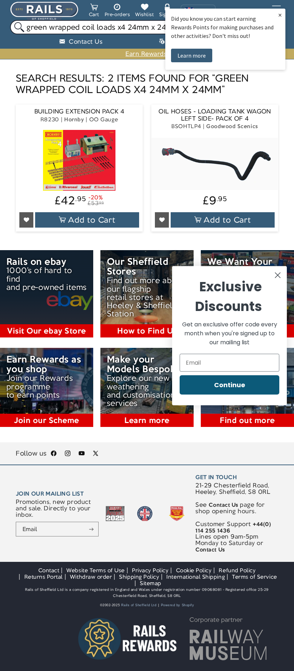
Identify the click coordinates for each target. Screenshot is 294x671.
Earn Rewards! (147, 53)
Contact (49, 570)
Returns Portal (43, 576)
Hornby (74, 119)
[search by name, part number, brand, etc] (17, 27)
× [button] (280, 14)
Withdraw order (91, 576)
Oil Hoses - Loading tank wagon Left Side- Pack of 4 (214, 115)
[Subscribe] (91, 529)
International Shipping (195, 576)
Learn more (191, 55)
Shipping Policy (139, 576)
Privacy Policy (150, 570)
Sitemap (150, 583)
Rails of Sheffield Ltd (139, 605)
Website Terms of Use (95, 570)
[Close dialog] (277, 275)
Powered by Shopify (177, 605)
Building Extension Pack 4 (79, 111)
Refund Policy (237, 570)
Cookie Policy (194, 570)
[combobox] (147, 27)
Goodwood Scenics (232, 126)
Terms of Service (254, 576)
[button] (94, 11)
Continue (229, 384)
